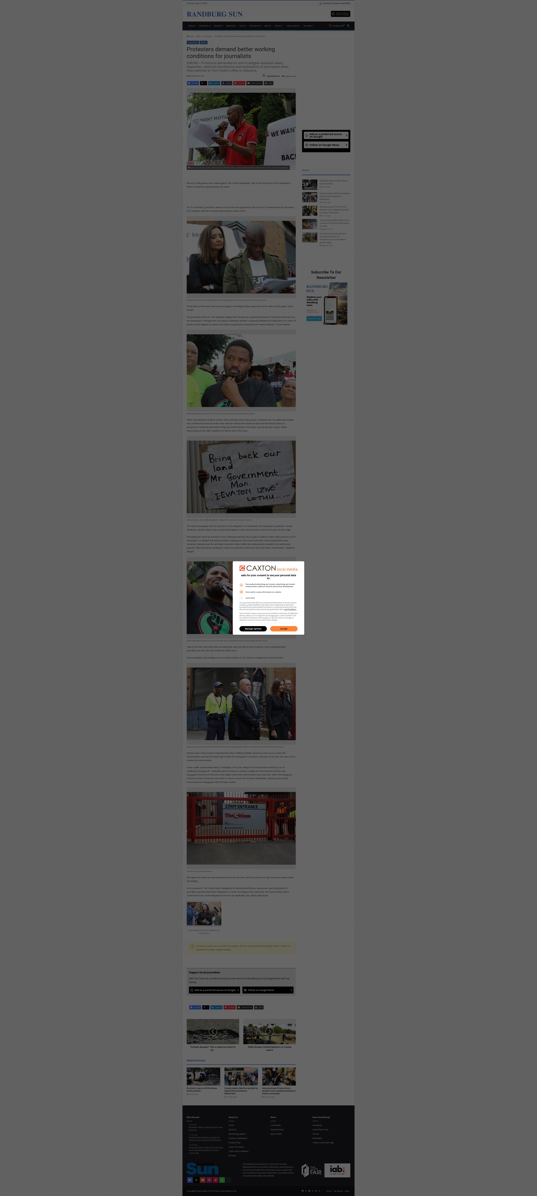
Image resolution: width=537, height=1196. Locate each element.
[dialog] (268, 598)
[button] (268, 598)
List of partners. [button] (290, 609)
